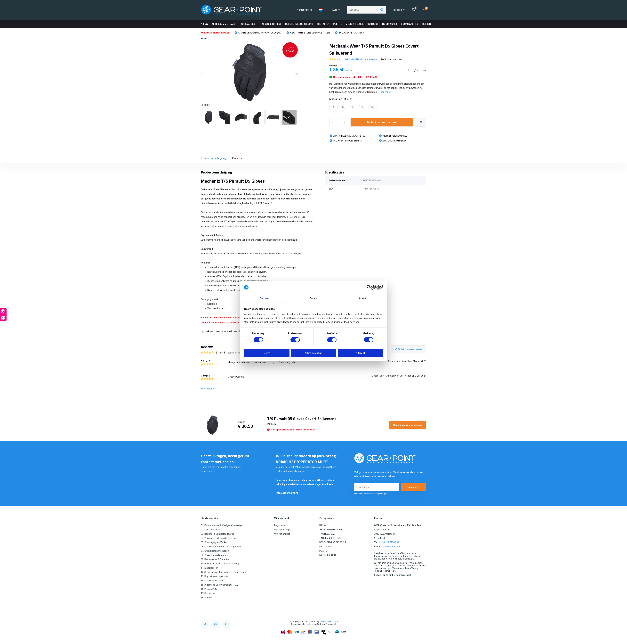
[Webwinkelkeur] (423, 621)
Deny (267, 353)
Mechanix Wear (395, 59)
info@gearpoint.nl (287, 492)
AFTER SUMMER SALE (223, 24)
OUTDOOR (372, 24)
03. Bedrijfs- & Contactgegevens (217, 534)
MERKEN (426, 24)
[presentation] (202, 74)
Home (204, 38)
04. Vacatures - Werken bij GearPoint (219, 538)
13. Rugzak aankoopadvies (214, 576)
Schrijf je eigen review (410, 349)
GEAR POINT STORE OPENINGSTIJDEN (310, 32)
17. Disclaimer (208, 593)
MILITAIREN (323, 24)
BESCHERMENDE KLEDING (299, 24)
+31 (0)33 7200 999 (389, 542)
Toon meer (385, 92)
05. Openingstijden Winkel (214, 542)
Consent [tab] (264, 298)
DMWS (323, 621)
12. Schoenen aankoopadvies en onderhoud (223, 572)
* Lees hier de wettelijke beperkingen (370, 494)
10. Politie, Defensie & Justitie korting (220, 563)
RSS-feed (333, 621)
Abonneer (413, 487)
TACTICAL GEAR (247, 24)
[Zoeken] (382, 10)
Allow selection (313, 353)
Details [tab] (314, 298)
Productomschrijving (213, 158)
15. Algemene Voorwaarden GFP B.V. (219, 585)
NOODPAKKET (389, 24)
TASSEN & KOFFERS (270, 24)
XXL (372, 107)
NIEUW (204, 24)
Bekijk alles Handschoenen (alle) (361, 59)
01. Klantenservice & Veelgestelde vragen (222, 525)
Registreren (280, 525)
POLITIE (337, 24)
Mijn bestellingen (282, 529)
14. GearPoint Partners (212, 580)
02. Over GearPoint (210, 529)
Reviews (237, 158)
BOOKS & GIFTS (409, 24)
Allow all (360, 353)
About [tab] (362, 298)
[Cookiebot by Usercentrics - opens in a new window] (369, 287)
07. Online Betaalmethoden (215, 551)
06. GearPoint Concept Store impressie (221, 546)
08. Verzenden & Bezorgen (214, 555)
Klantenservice (304, 9)
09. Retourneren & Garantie (215, 559)
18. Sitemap (207, 597)
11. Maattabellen (209, 568)
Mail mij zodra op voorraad (382, 122)
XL (363, 107)
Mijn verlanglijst (282, 534)
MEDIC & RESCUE (355, 24)
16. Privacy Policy (209, 589)
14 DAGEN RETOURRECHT (352, 32)
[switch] (295, 339)
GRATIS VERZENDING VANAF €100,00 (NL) (259, 32)
